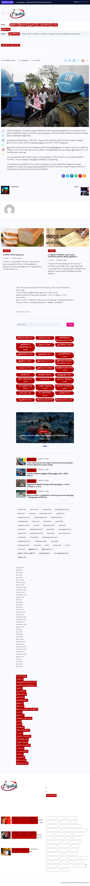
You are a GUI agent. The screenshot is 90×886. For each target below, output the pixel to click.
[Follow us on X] (69, 60)
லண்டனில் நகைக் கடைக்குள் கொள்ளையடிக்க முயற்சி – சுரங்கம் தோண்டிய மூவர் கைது (43, 289)
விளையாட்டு (45, 400)
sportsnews (64, 533)
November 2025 (21, 590)
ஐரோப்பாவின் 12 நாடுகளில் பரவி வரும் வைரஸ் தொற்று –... (45, 2)
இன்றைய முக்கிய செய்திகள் (64, 362)
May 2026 (19, 575)
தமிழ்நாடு (64, 375)
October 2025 (20, 592)
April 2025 (19, 607)
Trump (37, 545)
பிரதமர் (22, 557)
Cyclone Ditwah (40, 517)
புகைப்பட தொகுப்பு (64, 380)
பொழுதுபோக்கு (25, 387)
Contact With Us (52, 791)
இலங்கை (23, 25)
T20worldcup (41, 541)
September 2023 (21, 654)
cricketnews (24, 517)
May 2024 (19, 634)
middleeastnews (36, 529)
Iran (36, 525)
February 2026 (20, 582)
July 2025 (19, 600)
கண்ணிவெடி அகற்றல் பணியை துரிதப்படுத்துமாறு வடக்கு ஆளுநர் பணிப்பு (25, 857)
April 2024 (19, 637)
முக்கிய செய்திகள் (64, 387)
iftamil (47, 521)
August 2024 (20, 627)
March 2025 (20, 610)
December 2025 (21, 587)
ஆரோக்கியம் (25, 354)
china (32, 513)
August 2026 (20, 568)
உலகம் (54, 25)
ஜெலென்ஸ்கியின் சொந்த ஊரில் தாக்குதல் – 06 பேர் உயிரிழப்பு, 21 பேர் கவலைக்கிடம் (41, 296)
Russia (50, 533)
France (35, 521)
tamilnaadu (23, 545)
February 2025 (20, 612)
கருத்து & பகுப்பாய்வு (64, 369)
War (21, 549)
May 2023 (19, 664)
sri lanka (22, 537)
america (34, 509)
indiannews (23, 525)
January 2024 (20, 644)
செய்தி (45, 375)
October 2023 (20, 652)
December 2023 (21, 647)
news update (64, 529)
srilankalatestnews (49, 537)
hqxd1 (7, 258)
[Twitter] (83, 2)
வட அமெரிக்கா (43, 25)
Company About (52, 787)
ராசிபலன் (25, 393)
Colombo (60, 513)
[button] (41, 446)
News (50, 529)
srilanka (34, 537)
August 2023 (20, 657)
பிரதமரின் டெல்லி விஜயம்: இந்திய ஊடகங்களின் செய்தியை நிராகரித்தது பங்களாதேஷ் (26, 842)
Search (70, 324)
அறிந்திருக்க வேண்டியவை (64, 339)
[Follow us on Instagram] (8, 807)
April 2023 (19, 666)
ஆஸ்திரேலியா (64, 355)
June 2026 (19, 573)
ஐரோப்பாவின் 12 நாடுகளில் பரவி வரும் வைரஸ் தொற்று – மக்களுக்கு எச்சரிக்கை (45, 300)
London (21, 529)
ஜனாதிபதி (44, 553)
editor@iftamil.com (9, 802)
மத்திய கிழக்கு (45, 387)
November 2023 (21, 649)
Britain (21, 513)
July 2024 (19, 629)
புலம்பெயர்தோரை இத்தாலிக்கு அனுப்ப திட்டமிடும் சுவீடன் (37, 293)
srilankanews (24, 541)
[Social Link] (88, 2)
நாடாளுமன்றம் (61, 553)
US (67, 545)
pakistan (22, 533)
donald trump (56, 517)
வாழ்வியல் (25, 400)
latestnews (49, 525)
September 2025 (21, 595)
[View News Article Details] (17, 13)
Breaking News (25, 338)
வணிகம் (64, 393)
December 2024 (21, 617)
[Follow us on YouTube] (15, 807)
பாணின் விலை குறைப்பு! (13, 255)
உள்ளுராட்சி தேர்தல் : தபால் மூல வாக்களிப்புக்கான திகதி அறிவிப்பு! (62, 256)
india (59, 521)
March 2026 (20, 580)
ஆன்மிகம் (45, 354)
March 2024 (20, 639)
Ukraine (57, 545)
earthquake (23, 521)
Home (3, 25)
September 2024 (21, 624)
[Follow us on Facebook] (65, 60)
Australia (46, 509)
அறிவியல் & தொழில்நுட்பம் (25, 347)
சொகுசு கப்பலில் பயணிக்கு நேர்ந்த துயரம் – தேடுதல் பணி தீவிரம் (39, 302)
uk (47, 545)
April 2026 (19, 577)
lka (62, 525)
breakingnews (62, 509)
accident (22, 509)
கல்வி (25, 375)
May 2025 (19, 605)
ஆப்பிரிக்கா (14, 34)
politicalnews (36, 533)
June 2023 (19, 662)
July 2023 (19, 659)
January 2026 (20, 585)
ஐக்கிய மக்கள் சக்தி (26, 553)
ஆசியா (32, 25)
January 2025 (20, 615)
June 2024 (19, 632)
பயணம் (44, 379)
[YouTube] (86, 2)
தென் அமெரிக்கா (25, 380)
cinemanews (45, 513)
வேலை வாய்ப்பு (64, 400)
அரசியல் (45, 338)
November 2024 (21, 619)
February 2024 (20, 642)
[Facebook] (81, 2)
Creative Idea (51, 795)
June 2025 (19, 602)
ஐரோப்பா (6, 29)
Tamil (54, 541)
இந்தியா (13, 25)
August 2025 (20, 597)
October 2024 (20, 622)
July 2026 (19, 570)
